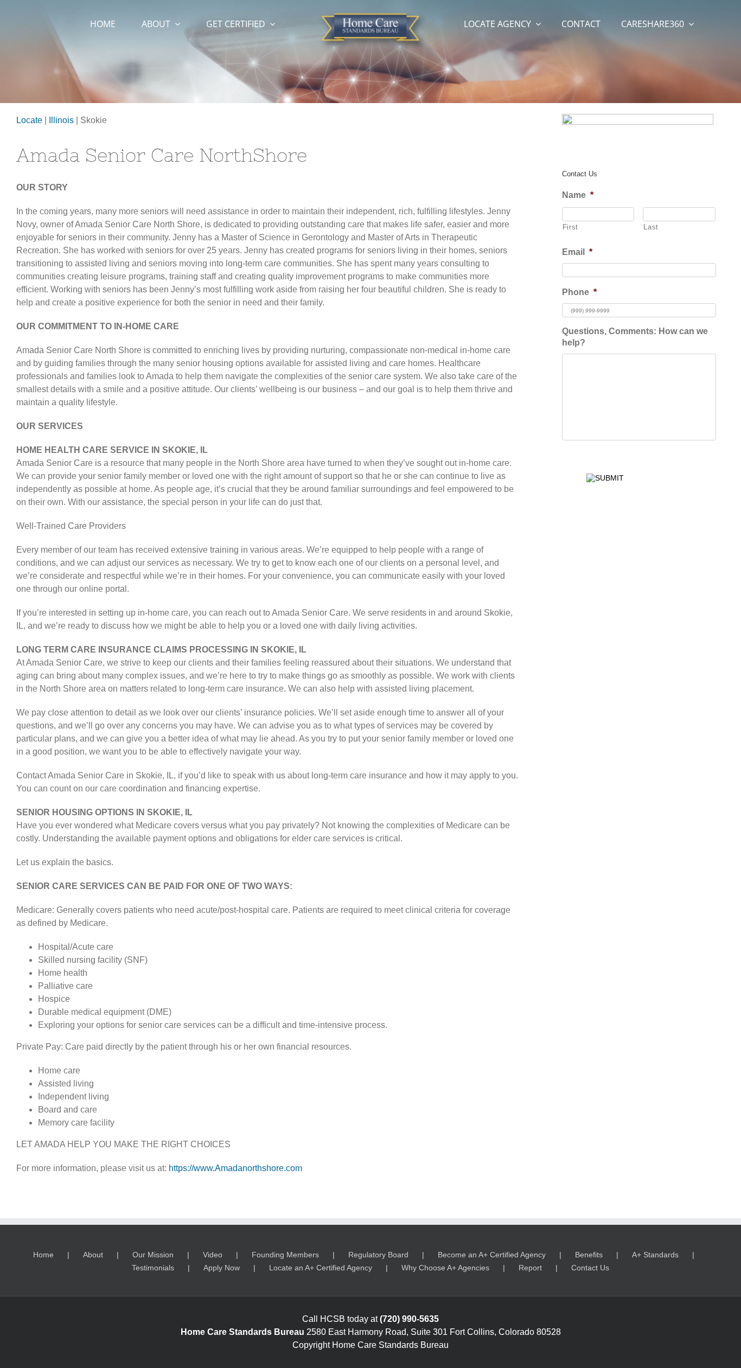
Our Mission (153, 1254)
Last (651, 227)
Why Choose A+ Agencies (445, 1267)
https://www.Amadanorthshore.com (235, 1168)
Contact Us (590, 1267)
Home (43, 1254)
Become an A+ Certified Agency (492, 1254)
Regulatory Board (378, 1254)
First (570, 227)
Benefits (589, 1254)
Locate (29, 120)
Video (212, 1254)
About (93, 1254)
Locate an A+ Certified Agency (320, 1267)
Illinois (61, 120)
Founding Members (285, 1254)
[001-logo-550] (370, 15)
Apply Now (221, 1267)
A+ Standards (655, 1254)
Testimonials (153, 1267)
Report (530, 1267)
